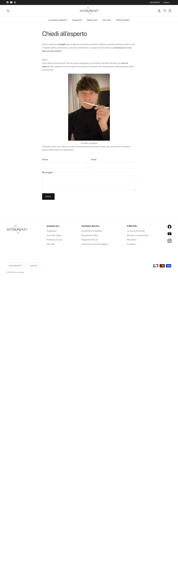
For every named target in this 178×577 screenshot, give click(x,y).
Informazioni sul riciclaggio (94, 244)
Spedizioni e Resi (89, 235)
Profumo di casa (54, 239)
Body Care (92, 20)
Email (93, 159)
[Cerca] (8, 10)
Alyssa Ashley (18, 272)
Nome (45, 159)
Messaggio (47, 172)
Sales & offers (123, 20)
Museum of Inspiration (137, 235)
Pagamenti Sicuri (89, 239)
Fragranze (77, 20)
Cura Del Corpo (54, 235)
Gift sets (107, 20)
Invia (48, 196)
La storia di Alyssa (136, 231)
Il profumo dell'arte (57, 20)
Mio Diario (132, 239)
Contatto (131, 244)
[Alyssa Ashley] (89, 11)
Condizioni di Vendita (91, 231)
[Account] (159, 10)
